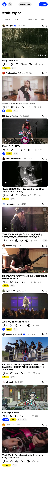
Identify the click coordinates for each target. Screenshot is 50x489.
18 (15, 154)
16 (13, 68)
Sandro (9, 245)
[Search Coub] (10, 4)
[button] (3, 64)
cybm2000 (10, 291)
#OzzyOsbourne (27, 103)
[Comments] (17, 64)
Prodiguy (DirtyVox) (13, 73)
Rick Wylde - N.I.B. (11, 412)
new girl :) (9, 26)
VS (17, 103)
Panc (8, 425)
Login (43, 4)
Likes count (19, 19)
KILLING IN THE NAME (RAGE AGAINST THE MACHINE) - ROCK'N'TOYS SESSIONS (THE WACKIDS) (23, 367)
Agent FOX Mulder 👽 (14, 334)
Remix (5, 420)
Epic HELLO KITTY (11, 146)
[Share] (42, 25)
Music (9, 111)
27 (12, 199)
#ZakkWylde (8, 103)
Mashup (6, 68)
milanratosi (10, 204)
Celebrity (6, 465)
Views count (32, 19)
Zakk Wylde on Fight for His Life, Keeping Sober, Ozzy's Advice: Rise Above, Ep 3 (22, 235)
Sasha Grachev (12, 116)
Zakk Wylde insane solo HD (15, 322)
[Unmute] (6, 54)
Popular (7, 19)
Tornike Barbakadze (14, 159)
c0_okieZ (9, 382)
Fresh (43, 19)
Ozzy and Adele (10, 60)
